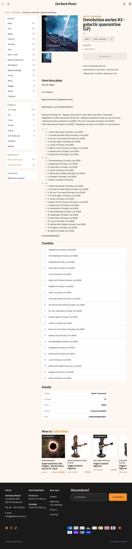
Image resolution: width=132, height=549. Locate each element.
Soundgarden (48, 460)
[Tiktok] (15, 528)
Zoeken (53, 496)
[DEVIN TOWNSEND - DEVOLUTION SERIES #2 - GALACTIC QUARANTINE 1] (46, 58)
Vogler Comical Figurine (75, 467)
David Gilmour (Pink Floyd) (77, 462)
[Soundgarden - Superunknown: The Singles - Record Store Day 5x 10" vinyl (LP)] (53, 446)
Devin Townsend (92, 16)
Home (7, 12)
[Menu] (3, 4)
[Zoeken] (8, 4)
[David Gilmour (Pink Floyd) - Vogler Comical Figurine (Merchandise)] (79, 446)
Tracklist (48, 243)
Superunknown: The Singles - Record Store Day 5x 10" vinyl (53, 466)
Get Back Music (16, 542)
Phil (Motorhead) (101, 460)
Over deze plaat (52, 80)
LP (112, 39)
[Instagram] (11, 528)
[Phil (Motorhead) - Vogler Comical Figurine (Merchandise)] (105, 446)
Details (46, 387)
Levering (54, 514)
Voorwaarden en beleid (118, 542)
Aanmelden (118, 497)
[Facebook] (6, 528)
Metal (87, 39)
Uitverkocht (105, 56)
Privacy (53, 509)
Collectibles (16, 12)
